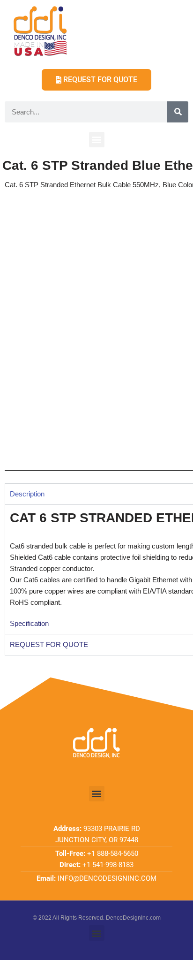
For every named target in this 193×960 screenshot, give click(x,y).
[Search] (177, 111)
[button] (96, 139)
